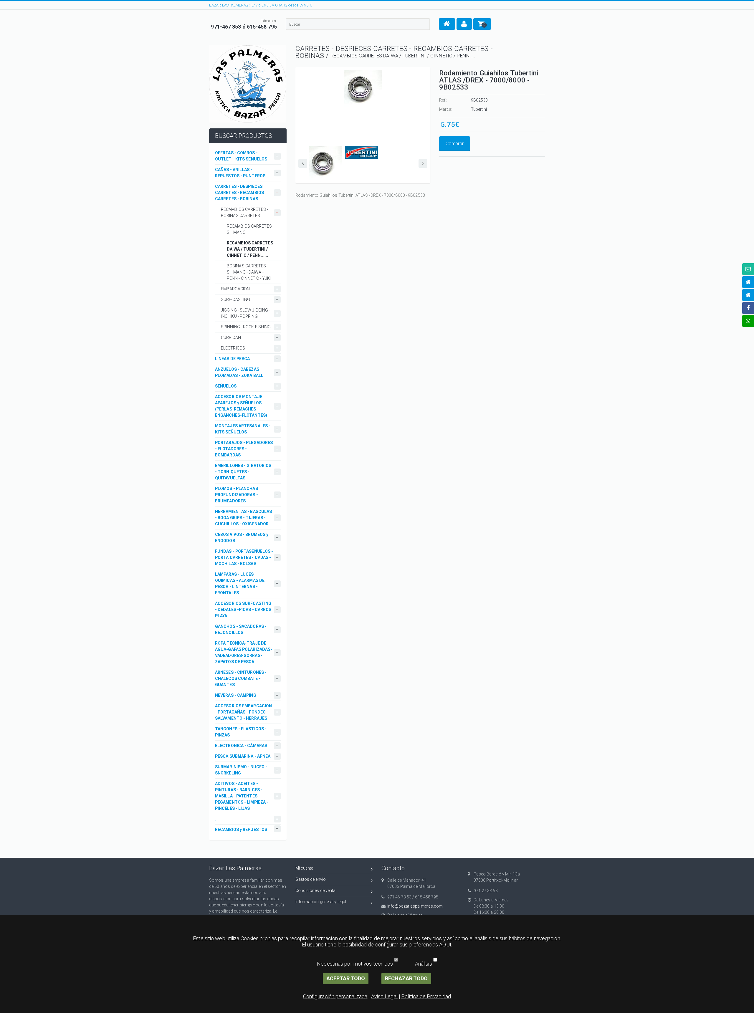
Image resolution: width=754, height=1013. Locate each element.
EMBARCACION (235, 289)
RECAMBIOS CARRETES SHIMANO (249, 229)
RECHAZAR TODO (406, 978)
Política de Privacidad (426, 996)
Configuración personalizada (335, 996)
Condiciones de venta (315, 890)
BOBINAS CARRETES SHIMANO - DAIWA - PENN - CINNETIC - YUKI (249, 272)
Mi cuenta (304, 868)
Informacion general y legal (320, 901)
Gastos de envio (310, 879)
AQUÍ (445, 944)
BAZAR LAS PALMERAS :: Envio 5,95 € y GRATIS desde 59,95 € (260, 5)
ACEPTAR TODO (345, 978)
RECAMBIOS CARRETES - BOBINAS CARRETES (244, 212)
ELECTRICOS (233, 348)
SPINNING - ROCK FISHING (246, 327)
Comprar (455, 143)
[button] (447, 24)
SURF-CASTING (235, 299)
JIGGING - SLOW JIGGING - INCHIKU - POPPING (245, 313)
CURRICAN (231, 337)
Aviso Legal (384, 996)
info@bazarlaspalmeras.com (415, 906)
